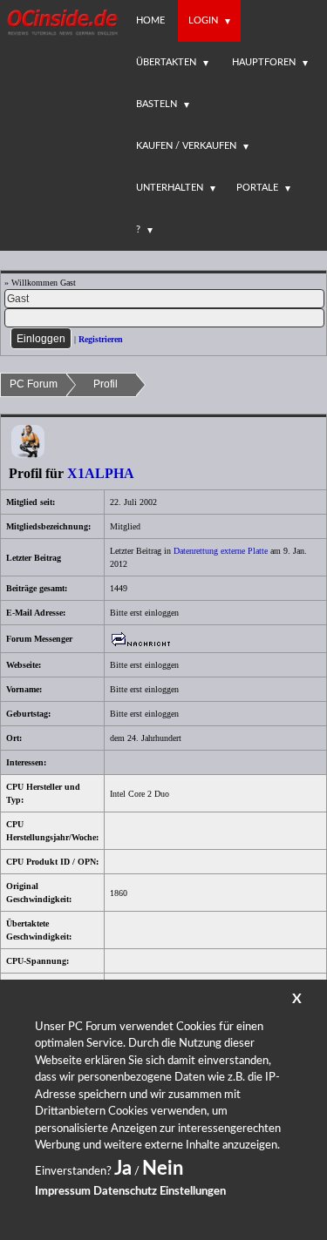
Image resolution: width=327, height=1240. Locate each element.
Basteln (156, 104)
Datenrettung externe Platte (221, 551)
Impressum (63, 1191)
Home (150, 20)
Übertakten (166, 62)
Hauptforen (264, 62)
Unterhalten (169, 187)
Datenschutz (125, 1191)
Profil (105, 384)
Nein (162, 1168)
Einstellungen (193, 1191)
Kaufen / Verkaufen (186, 146)
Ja (123, 1168)
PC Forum (34, 384)
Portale (257, 187)
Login (203, 20)
